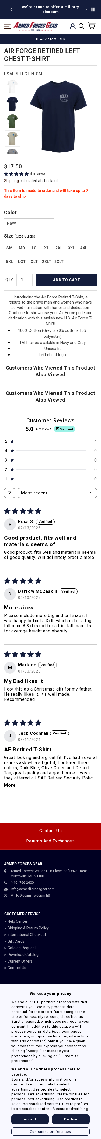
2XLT (46, 261)
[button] (17, 174)
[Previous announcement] (11, 9)
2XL (59, 248)
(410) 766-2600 (22, 882)
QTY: (9, 279)
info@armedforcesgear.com (33, 889)
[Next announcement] (86, 9)
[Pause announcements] (93, 9)
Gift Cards (16, 941)
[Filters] (9, 493)
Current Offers (20, 961)
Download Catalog (23, 954)
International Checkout (27, 934)
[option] (50, 9)
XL (46, 248)
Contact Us (50, 830)
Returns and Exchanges (50, 841)
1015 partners (43, 1002)
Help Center (17, 921)
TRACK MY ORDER (51, 39)
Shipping (11, 181)
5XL (9, 261)
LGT (22, 261)
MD (22, 248)
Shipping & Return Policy (28, 928)
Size (19, 236)
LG (34, 248)
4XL (84, 248)
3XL (71, 248)
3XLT (59, 261)
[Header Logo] (35, 26)
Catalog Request (22, 948)
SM (9, 248)
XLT (34, 261)
